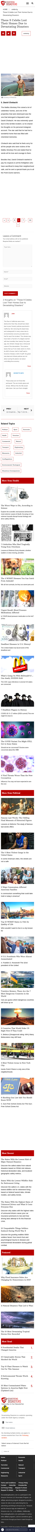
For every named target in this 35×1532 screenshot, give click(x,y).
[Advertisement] (17, 55)
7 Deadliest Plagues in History (14, 710)
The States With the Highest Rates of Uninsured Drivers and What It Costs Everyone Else (17, 1204)
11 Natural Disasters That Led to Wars (17, 1306)
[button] (27, 3)
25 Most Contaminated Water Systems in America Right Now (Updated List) (14, 1388)
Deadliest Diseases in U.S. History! (16, 644)
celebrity (14, 9)
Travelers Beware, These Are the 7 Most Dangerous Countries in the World (16, 993)
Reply (29, 366)
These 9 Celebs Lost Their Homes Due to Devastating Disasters (17, 13)
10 (30, 220)
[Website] (17, 286)
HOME (5, 9)
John (12, 313)
